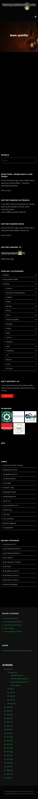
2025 (9, 707)
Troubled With (8, 528)
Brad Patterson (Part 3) (11, 571)
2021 (9, 722)
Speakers (9, 342)
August (13, 672)
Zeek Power (7, 567)
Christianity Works (9, 479)
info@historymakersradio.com (15, 212)
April (12, 700)
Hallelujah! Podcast (9, 492)
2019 (9, 729)
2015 (9, 744)
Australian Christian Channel (13, 465)
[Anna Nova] (18, 417)
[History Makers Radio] (19, 6)
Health (8, 302)
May (12, 696)
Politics (8, 328)
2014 (9, 748)
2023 (9, 715)
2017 (9, 737)
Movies (8, 311)
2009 (9, 767)
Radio (8, 333)
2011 (9, 759)
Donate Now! (7, 396)
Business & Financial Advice (15, 293)
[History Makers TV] (13, 252)
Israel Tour (7, 501)
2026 (9, 669)
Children (9, 297)
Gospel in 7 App (8, 488)
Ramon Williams (13, 65)
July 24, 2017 (9, 68)
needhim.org (7, 510)
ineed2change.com (9, 496)
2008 (9, 770)
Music (8, 315)
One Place (6, 514)
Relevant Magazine (9, 523)
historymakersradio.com (16, 791)
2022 (9, 718)
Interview (6, 284)
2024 (9, 711)
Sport (8, 346)
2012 (9, 756)
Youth (8, 364)
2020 (9, 726)
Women (9, 360)
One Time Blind (8, 519)
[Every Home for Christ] (7, 417)
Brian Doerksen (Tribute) (11, 562)
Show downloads (8, 651)
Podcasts (9, 324)
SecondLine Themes (23, 794)
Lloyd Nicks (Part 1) (9, 544)
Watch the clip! (7, 259)
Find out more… (6, 191)
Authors (9, 288)
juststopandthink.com (10, 505)
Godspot (6, 275)
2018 (9, 733)
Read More (8, 124)
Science (8, 337)
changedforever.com (10, 474)
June (12, 692)
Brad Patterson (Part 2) (11, 575)
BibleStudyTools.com (10, 470)
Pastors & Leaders (12, 320)
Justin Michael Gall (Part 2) (12, 549)
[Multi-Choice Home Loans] (30, 417)
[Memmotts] (7, 429)
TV (7, 355)
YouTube (9, 369)
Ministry (9, 306)
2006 (9, 778)
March (13, 704)
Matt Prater (19, 68)
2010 (9, 763)
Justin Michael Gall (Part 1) (12, 553)
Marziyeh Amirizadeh (10, 584)
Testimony (10, 351)
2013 (9, 752)
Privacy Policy (29, 791)
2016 (9, 741)
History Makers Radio (10, 279)
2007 (9, 774)
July (12, 689)
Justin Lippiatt (8, 558)
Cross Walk (7, 483)
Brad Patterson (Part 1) (11, 580)
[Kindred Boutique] (19, 429)
